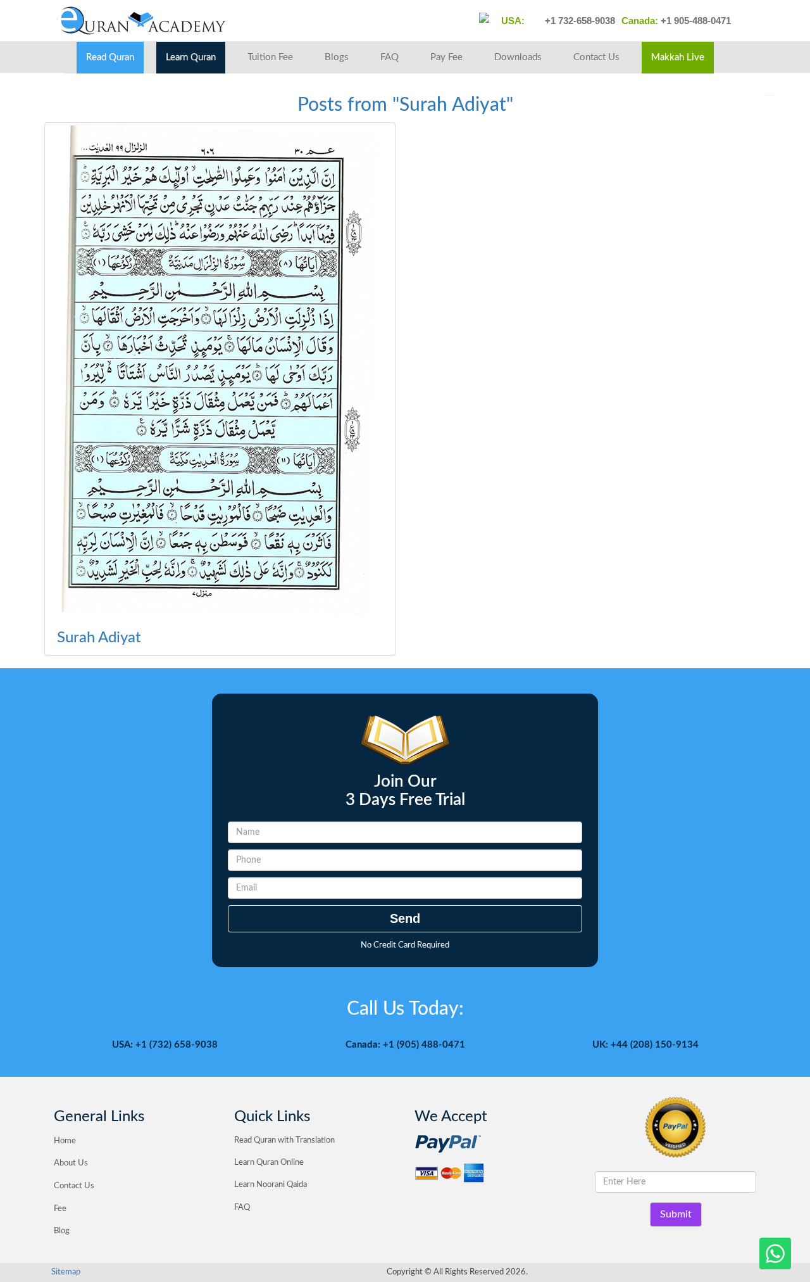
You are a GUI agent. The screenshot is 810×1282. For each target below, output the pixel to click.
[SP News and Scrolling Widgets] (220, 371)
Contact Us (596, 57)
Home (65, 1141)
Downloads (518, 57)
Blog (62, 1231)
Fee (60, 1209)
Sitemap (65, 1272)
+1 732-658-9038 (578, 20)
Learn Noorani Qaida (270, 1185)
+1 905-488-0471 (694, 20)
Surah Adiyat (99, 637)
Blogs (337, 57)
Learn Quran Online (269, 1162)
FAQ (389, 57)
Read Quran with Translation (284, 1140)
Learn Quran (191, 57)
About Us (71, 1163)
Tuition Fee (270, 57)
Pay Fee (446, 57)
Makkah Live (677, 57)
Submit (676, 1214)
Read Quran (110, 57)
